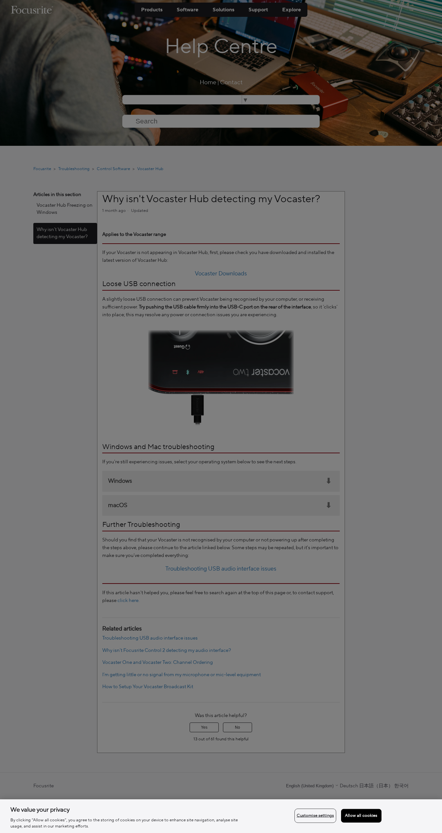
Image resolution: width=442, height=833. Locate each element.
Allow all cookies (361, 815)
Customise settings (315, 815)
